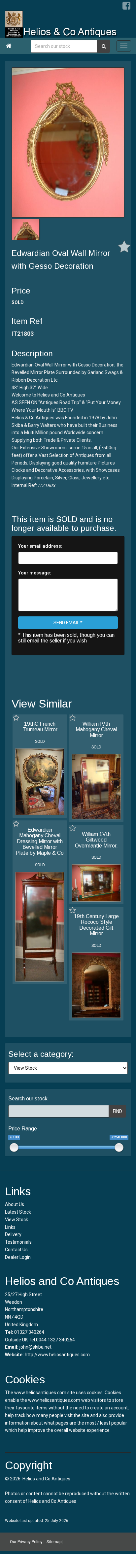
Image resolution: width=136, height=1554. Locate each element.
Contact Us (16, 1249)
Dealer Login (18, 1257)
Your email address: (40, 546)
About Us (14, 1204)
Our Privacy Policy (26, 1541)
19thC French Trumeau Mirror (39, 727)
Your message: (34, 572)
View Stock (16, 1219)
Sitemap (54, 1541)
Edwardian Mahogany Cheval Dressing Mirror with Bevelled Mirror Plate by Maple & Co (40, 841)
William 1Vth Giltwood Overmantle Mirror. (96, 839)
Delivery (13, 1234)
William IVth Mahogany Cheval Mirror (96, 729)
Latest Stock (18, 1212)
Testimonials (18, 1242)
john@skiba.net (35, 1347)
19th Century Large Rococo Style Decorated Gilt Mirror (96, 925)
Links (10, 1227)
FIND (117, 1111)
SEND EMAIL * (68, 622)
